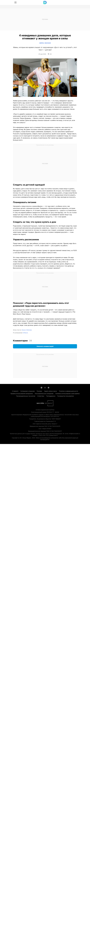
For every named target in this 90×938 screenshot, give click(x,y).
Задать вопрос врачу (50, 391)
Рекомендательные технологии (25, 396)
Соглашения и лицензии (27, 391)
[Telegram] (48, 387)
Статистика (40, 396)
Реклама (39, 391)
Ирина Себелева (27, 330)
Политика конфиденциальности (68, 391)
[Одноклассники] (45, 387)
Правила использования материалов (22, 393)
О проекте (15, 391)
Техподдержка (50, 396)
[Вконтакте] (41, 387)
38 (51, 54)
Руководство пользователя (65, 396)
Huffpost (25, 332)
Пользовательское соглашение (44, 393)
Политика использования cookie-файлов (67, 393)
